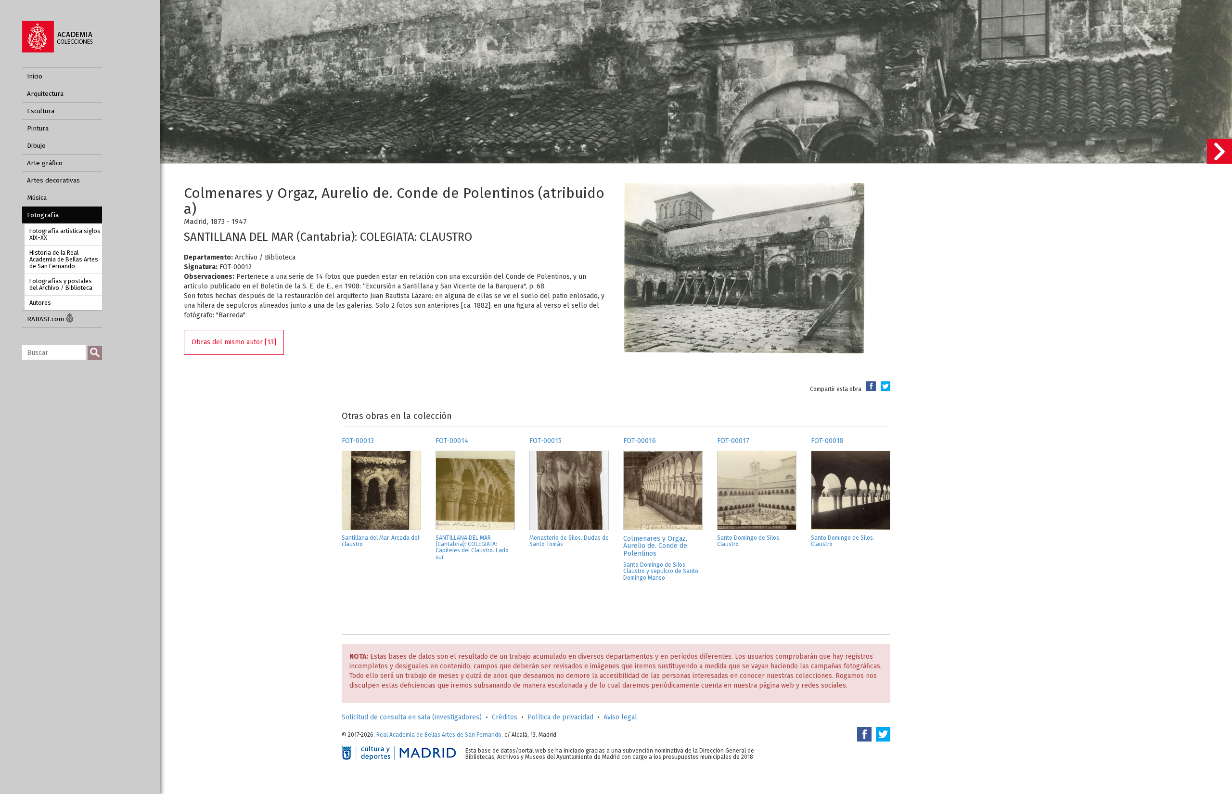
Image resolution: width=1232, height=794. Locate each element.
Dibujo (36, 146)
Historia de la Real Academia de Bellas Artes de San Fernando (63, 259)
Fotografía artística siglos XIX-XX (65, 234)
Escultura (40, 111)
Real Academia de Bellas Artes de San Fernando (438, 734)
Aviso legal (620, 717)
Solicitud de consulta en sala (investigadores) (412, 717)
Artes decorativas (53, 180)
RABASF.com (46, 319)
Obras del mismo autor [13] (234, 342)
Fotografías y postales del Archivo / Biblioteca (60, 284)
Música (37, 198)
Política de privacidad (560, 717)
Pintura (38, 128)
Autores (40, 302)
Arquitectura (45, 94)
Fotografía (43, 215)
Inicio (34, 76)
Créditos (504, 717)
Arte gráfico (45, 163)
